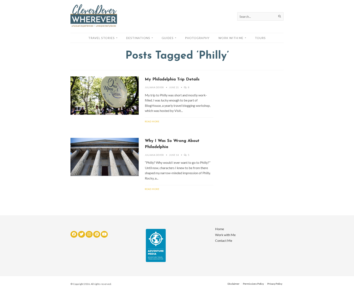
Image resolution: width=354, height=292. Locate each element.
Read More (152, 121)
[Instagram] (89, 234)
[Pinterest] (96, 234)
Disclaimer (233, 283)
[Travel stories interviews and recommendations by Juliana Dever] (93, 26)
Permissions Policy (253, 283)
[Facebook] (73, 234)
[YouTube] (104, 234)
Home (219, 229)
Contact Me (223, 240)
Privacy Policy (274, 283)
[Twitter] (81, 234)
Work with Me (225, 235)
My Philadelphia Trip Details (172, 79)
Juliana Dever (154, 87)
